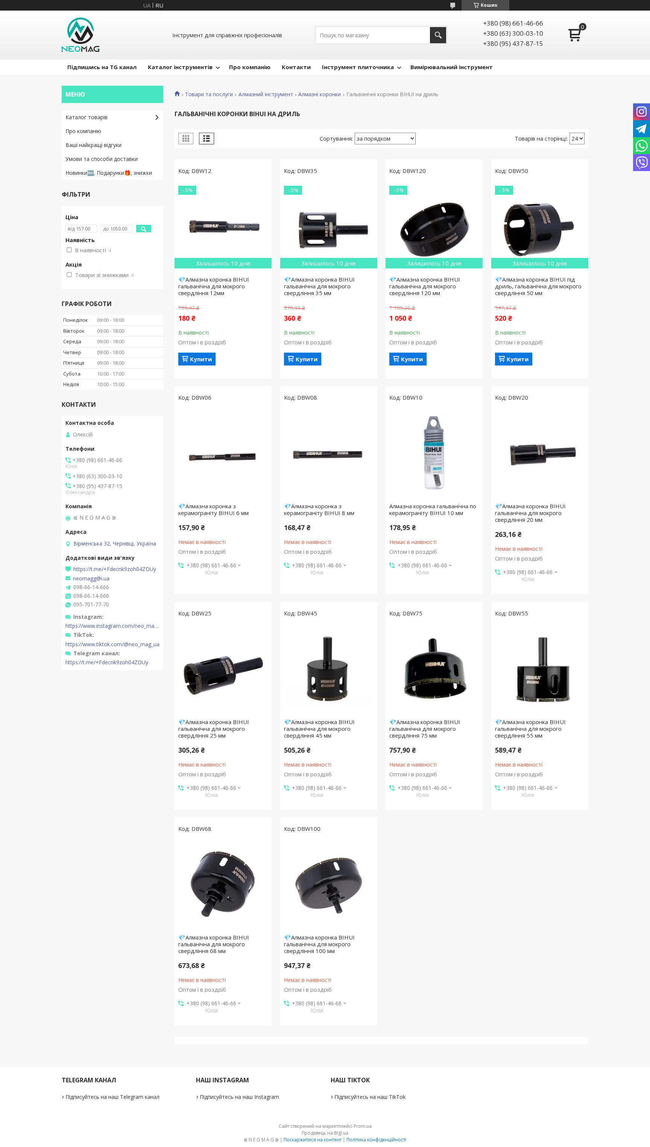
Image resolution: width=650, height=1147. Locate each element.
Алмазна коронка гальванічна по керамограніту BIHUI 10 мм (432, 509)
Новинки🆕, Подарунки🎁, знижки (108, 172)
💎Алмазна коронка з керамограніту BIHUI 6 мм (213, 509)
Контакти (296, 67)
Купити (201, 359)
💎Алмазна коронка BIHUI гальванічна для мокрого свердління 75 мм (424, 728)
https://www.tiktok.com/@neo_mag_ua (112, 644)
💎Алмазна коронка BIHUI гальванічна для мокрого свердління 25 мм (213, 728)
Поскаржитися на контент (313, 1139)
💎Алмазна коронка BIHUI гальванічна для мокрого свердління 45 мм (319, 728)
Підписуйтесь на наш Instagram (239, 1096)
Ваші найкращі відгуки (93, 144)
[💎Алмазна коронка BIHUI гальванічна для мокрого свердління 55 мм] (540, 669)
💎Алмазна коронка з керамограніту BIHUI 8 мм (319, 509)
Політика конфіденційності (376, 1139)
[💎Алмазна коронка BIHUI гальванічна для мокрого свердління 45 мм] (329, 669)
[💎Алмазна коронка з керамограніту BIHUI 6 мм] (223, 453)
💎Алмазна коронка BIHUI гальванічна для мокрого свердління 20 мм (530, 513)
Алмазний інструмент (265, 94)
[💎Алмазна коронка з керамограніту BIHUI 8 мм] (329, 453)
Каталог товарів (86, 117)
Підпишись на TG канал (102, 67)
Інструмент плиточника (358, 67)
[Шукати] (438, 35)
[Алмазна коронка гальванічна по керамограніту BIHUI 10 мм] (434, 453)
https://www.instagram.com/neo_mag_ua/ (112, 626)
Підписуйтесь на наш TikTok (369, 1096)
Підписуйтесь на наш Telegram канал (112, 1096)
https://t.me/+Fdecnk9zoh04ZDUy (114, 569)
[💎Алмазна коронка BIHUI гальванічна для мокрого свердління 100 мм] (329, 885)
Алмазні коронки (319, 94)
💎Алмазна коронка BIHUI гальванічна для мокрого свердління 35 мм (319, 286)
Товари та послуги (209, 94)
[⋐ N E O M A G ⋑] (80, 35)
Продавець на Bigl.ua (325, 1133)
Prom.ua (363, 1126)
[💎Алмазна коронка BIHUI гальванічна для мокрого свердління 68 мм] (223, 885)
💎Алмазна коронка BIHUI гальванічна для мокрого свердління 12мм (213, 286)
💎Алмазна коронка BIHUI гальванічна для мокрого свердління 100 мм (319, 944)
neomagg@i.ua (91, 578)
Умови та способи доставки (101, 158)
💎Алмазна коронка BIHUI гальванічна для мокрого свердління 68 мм (213, 944)
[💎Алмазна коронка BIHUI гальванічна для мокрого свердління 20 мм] (540, 453)
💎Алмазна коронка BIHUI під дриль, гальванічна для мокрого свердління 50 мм (538, 286)
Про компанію (249, 67)
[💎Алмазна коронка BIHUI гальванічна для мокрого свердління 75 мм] (434, 669)
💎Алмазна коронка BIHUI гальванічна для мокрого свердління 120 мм (424, 286)
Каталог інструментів (180, 67)
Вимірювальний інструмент (451, 67)
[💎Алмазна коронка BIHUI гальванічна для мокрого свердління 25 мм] (223, 669)
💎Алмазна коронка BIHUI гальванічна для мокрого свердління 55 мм (530, 728)
